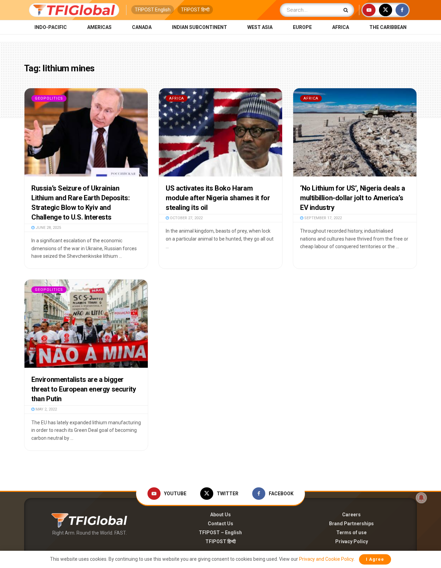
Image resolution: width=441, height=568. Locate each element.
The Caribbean (388, 27)
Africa (340, 27)
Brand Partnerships (351, 523)
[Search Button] (347, 10)
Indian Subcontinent (199, 27)
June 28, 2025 (47, 227)
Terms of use (351, 532)
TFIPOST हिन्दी (195, 9)
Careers (351, 514)
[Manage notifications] (421, 497)
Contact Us (220, 523)
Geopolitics (49, 98)
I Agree (375, 559)
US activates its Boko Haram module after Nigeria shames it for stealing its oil (218, 198)
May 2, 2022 (45, 409)
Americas (99, 27)
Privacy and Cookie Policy (326, 559)
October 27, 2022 (186, 218)
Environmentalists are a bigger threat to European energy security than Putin (83, 389)
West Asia (260, 27)
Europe (302, 27)
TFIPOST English (153, 9)
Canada (142, 27)
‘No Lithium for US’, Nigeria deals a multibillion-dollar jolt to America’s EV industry (352, 198)
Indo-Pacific (50, 27)
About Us (220, 514)
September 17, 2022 (322, 218)
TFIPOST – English (220, 532)
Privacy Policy (351, 541)
